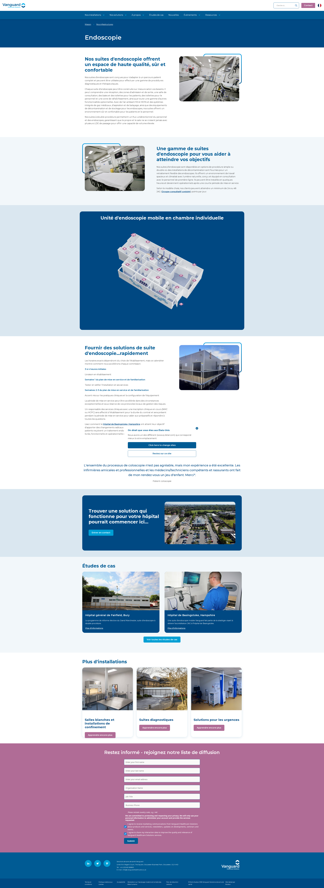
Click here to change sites (162, 445)
